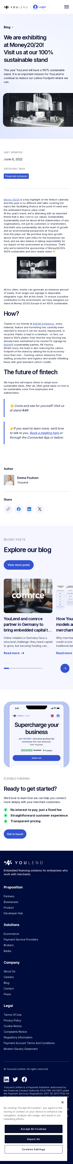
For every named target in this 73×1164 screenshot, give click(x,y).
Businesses (11, 902)
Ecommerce (11, 933)
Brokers (9, 945)
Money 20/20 (12, 199)
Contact (9, 988)
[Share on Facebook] (18, 509)
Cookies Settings (33, 1149)
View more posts (19, 564)
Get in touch (15, 834)
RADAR (8, 344)
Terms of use (13, 1014)
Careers (9, 977)
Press (7, 994)
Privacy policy (12, 1020)
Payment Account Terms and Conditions (29, 1043)
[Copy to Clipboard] (8, 509)
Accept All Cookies (33, 1128)
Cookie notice (13, 1026)
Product (9, 907)
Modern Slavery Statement (21, 1048)
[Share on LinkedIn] (29, 509)
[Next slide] (64, 668)
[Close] (62, 1102)
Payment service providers (21, 939)
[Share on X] (39, 509)
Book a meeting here (44, 433)
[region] (33, 1129)
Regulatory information (18, 1037)
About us (9, 971)
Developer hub (13, 913)
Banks (7, 951)
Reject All (33, 1139)
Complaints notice (15, 1031)
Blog (6, 982)
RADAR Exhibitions (43, 323)
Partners (9, 896)
